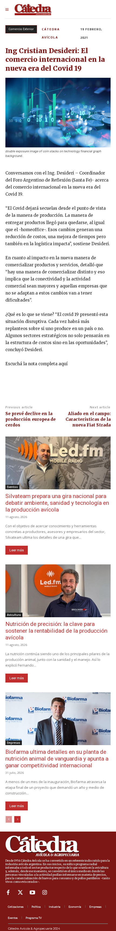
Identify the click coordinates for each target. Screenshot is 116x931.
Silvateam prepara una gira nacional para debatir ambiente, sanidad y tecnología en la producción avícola (57, 503)
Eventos (12, 487)
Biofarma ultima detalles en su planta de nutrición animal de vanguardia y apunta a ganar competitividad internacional (56, 759)
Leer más (16, 550)
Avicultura (14, 615)
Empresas (13, 743)
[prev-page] (8, 819)
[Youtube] (32, 892)
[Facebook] (8, 892)
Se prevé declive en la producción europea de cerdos (30, 419)
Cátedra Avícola (51, 33)
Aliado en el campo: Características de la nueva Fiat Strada (88, 419)
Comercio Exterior (21, 29)
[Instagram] (44, 892)
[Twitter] (20, 892)
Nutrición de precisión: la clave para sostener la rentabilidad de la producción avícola (56, 631)
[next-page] (17, 819)
